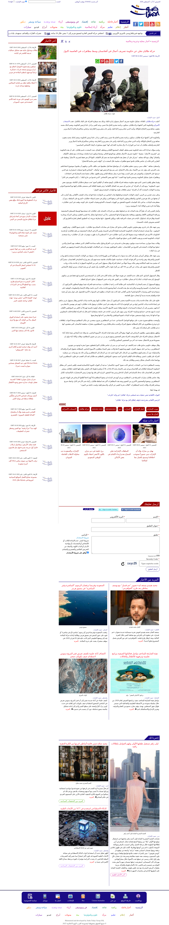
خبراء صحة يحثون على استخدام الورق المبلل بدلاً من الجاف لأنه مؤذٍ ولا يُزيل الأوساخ (23, 320)
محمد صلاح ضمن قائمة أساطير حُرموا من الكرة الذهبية (83, 743)
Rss (83, 901)
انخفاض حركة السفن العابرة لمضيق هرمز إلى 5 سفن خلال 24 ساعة (89, 33)
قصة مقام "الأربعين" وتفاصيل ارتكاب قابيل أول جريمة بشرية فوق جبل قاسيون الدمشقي (22, 447)
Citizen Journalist (98, 901)
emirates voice (97, 409)
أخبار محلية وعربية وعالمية (137, 41)
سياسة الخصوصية (30, 901)
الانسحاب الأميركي (69, 409)
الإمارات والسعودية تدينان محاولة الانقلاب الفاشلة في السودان (68, 454)
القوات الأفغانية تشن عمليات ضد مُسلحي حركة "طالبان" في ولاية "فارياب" (133, 395)
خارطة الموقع (126, 901)
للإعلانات (70, 901)
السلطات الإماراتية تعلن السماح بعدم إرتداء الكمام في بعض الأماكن (119, 454)
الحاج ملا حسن (152, 414)
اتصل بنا (58, 901)
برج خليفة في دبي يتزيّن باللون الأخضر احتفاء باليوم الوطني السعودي (94, 454)
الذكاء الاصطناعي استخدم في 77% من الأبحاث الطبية (83, 808)
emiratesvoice (110, 409)
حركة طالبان (150, 121)
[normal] (65, 41)
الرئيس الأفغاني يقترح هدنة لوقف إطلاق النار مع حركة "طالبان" (137, 400)
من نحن (113, 901)
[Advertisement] (69, 12)
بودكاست (138, 901)
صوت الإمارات (20, 2)
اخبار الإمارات (139, 409)
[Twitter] (108, 511)
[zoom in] (62, 41)
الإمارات (127, 409)
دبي (120, 409)
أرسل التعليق (152, 569)
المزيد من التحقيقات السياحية (71, 801)
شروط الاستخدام (83, 538)
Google (10, 2)
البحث (58, 2)
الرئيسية (155, 41)
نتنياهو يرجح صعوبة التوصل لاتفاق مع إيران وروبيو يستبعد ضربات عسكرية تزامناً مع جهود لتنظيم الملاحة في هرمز (23, 69)
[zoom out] (69, 41)
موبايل (45, 901)
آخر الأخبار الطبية (118, 875)
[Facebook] (131, 511)
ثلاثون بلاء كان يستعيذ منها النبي (23, 331)
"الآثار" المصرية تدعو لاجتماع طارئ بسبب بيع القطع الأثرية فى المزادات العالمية (23, 284)
